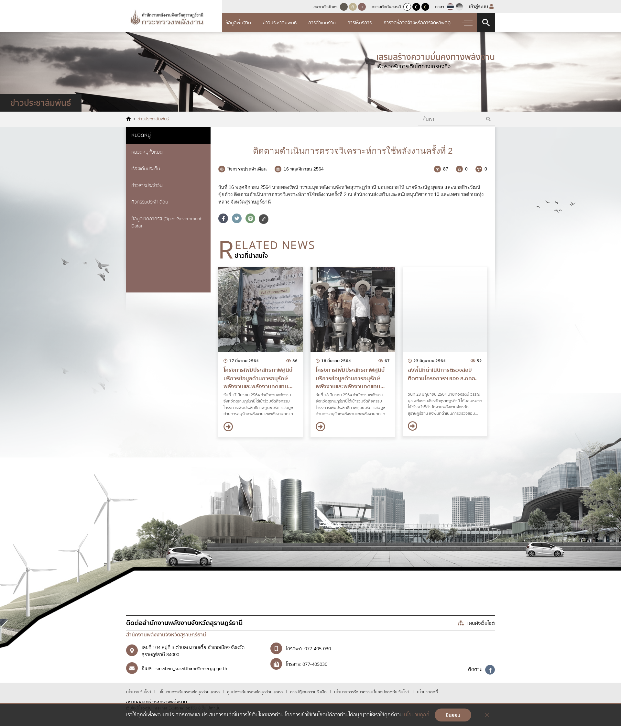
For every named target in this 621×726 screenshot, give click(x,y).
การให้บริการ (359, 23)
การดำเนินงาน (322, 23)
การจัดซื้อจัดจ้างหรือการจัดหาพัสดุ (417, 23)
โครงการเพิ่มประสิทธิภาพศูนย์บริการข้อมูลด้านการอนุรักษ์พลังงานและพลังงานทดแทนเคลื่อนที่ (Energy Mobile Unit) (258, 378)
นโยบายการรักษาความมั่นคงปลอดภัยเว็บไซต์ (371, 692)
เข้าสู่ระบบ (479, 6)
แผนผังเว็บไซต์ (480, 623)
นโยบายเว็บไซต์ (139, 692)
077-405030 (314, 664)
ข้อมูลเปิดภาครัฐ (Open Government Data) (166, 222)
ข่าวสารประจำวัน (147, 185)
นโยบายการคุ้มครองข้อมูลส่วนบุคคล (189, 692)
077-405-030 (317, 649)
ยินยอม (453, 715)
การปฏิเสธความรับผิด (309, 692)
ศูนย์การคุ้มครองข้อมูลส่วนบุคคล (255, 692)
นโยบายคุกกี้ (427, 692)
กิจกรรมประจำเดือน (149, 202)
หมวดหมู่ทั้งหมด (147, 152)
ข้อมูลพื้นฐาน (238, 23)
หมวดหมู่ (141, 135)
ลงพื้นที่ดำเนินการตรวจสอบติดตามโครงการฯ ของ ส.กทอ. (442, 374)
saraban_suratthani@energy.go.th (191, 668)
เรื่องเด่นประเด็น (145, 168)
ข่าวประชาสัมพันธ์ (280, 23)
